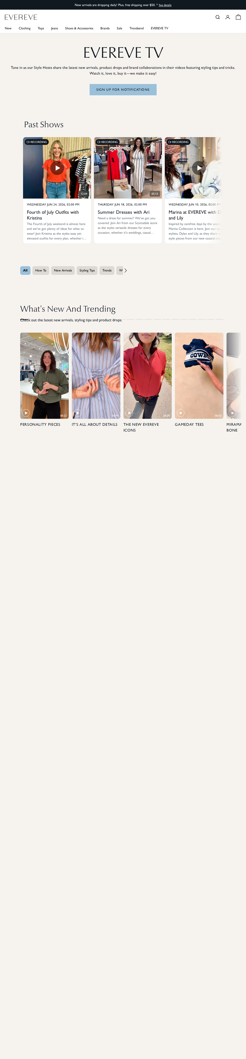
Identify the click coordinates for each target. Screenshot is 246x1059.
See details (165, 5)
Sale (119, 28)
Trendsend (136, 28)
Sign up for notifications (123, 90)
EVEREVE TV (159, 28)
